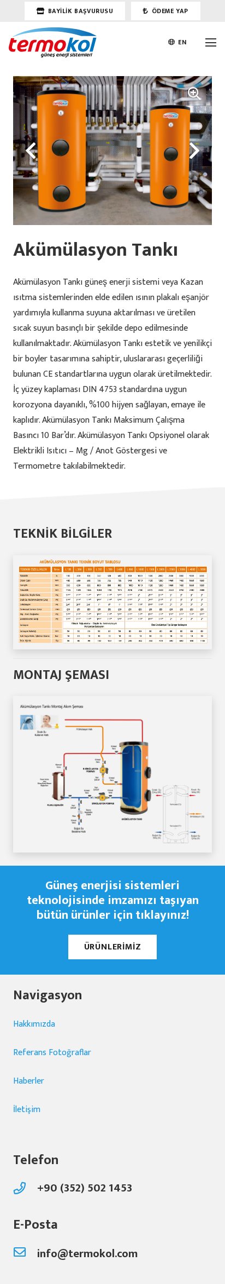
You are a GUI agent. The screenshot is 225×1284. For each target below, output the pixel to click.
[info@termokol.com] (25, 1254)
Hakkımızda (34, 1024)
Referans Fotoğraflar (52, 1052)
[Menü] (210, 42)
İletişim (26, 1109)
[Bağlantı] (53, 42)
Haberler (28, 1081)
